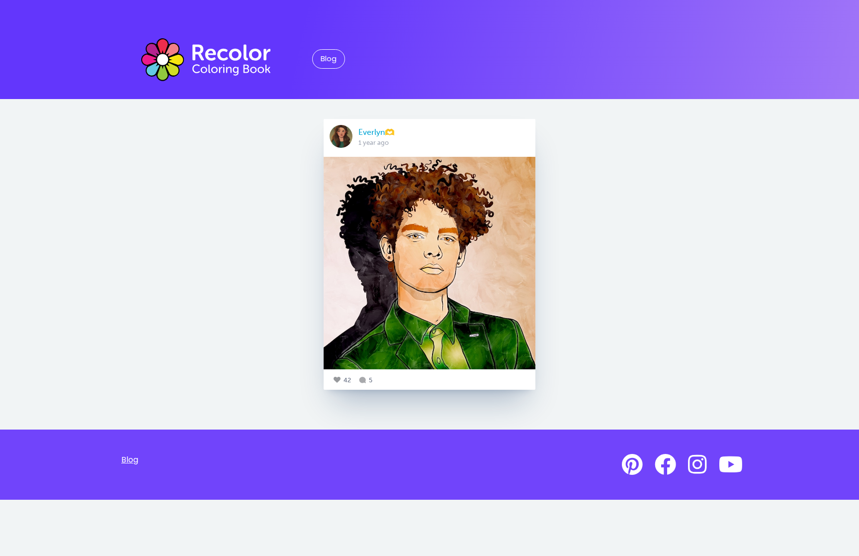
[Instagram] (697, 465)
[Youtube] (731, 465)
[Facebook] (665, 465)
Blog (329, 59)
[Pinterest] (632, 465)
